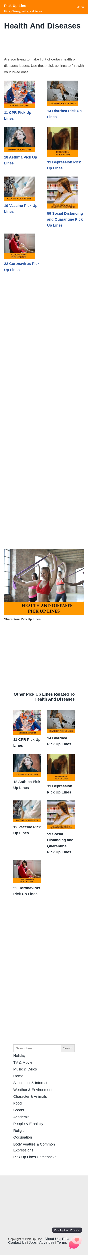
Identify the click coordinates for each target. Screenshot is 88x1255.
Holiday (19, 1055)
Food (17, 1103)
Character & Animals (30, 1096)
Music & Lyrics (25, 1069)
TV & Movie (22, 1062)
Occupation (22, 1137)
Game (18, 1076)
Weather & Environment (32, 1090)
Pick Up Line (15, 6)
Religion (20, 1130)
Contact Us (17, 1242)
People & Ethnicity (28, 1124)
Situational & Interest (30, 1083)
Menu (80, 7)
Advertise (46, 1242)
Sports (18, 1110)
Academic (21, 1117)
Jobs (33, 1242)
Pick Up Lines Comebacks (34, 1157)
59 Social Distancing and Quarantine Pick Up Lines (65, 219)
